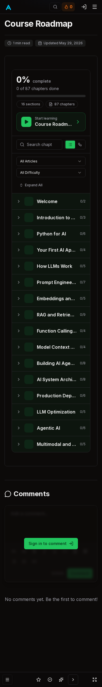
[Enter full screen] (95, 680)
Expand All (33, 185)
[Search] (55, 7)
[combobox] (51, 161)
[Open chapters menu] (7, 680)
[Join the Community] (73, 680)
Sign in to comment (48, 543)
